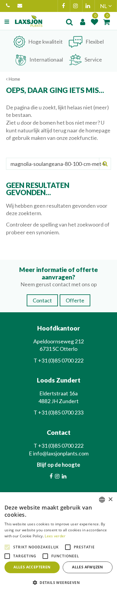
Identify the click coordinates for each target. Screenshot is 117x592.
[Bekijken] (106, 21)
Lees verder (55, 536)
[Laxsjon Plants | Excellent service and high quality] (28, 21)
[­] (7, 21)
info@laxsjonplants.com (20, 6)
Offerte (75, 300)
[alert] (58, 542)
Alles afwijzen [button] (87, 567)
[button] (58, 582)
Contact (42, 300)
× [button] (110, 499)
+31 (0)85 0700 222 (8, 6)
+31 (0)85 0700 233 (60, 412)
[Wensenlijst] (94, 21)
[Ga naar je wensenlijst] (94, 21)
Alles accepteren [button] (32, 567)
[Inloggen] (82, 21)
